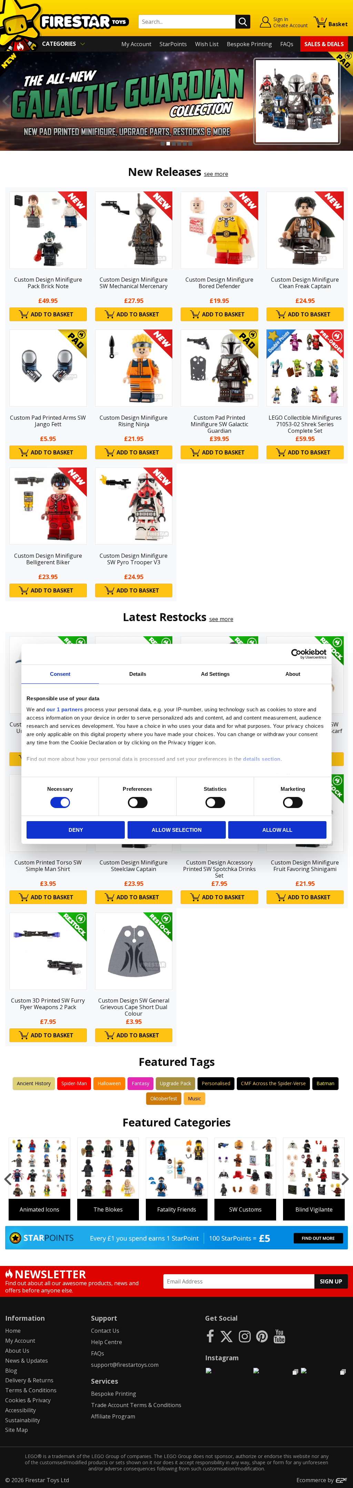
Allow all (277, 830)
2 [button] (168, 144)
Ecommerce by (315, 1480)
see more (216, 174)
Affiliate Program (113, 1416)
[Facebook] (210, 1336)
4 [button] (179, 144)
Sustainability (22, 1420)
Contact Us (105, 1330)
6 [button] (190, 144)
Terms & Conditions (31, 1390)
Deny (76, 830)
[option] (176, 101)
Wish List (207, 44)
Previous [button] (6, 101)
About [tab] (293, 674)
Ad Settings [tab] (215, 674)
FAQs (286, 44)
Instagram (222, 1357)
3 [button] (174, 144)
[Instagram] (245, 1336)
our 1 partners (65, 709)
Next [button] (347, 101)
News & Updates (26, 1360)
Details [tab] (137, 674)
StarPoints (173, 44)
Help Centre (106, 1342)
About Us (17, 1350)
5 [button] (185, 144)
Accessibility (20, 1410)
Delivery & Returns (29, 1380)
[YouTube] (279, 1336)
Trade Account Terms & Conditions (136, 1405)
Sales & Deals (324, 44)
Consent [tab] (60, 674)
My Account (136, 44)
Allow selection (177, 830)
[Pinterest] (262, 1336)
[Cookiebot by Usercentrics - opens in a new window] (296, 654)
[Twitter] (226, 1336)
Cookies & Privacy (28, 1400)
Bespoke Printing (249, 44)
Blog (11, 1370)
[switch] (138, 802)
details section (262, 759)
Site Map (16, 1430)
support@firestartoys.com (125, 1365)
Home (13, 1330)
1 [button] (163, 144)
